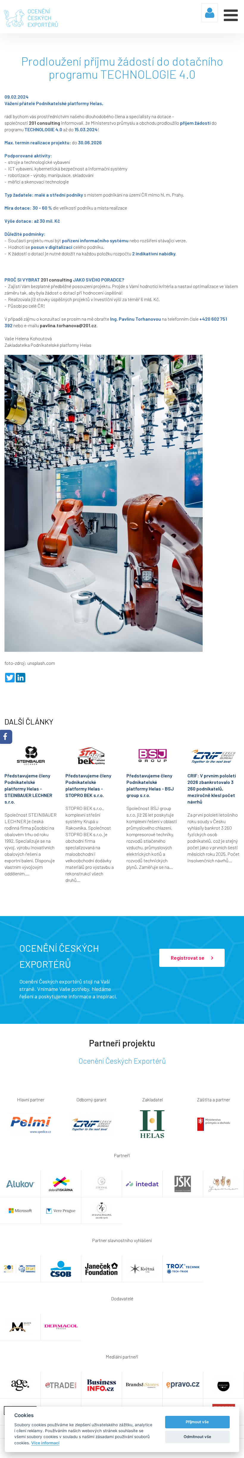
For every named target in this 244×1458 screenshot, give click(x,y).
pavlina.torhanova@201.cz (68, 325)
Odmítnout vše (197, 1436)
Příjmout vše (197, 1421)
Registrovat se (188, 958)
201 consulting (44, 123)
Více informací (45, 1442)
